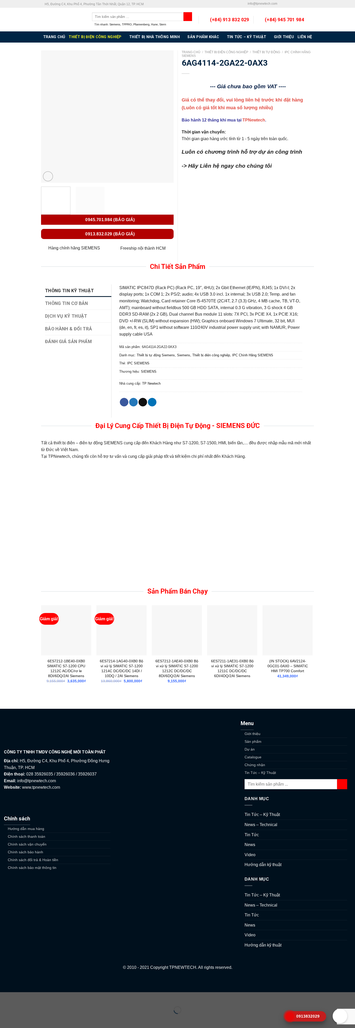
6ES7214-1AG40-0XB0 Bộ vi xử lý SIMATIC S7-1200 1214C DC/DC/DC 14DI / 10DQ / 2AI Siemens (121, 668)
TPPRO (127, 24)
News (250, 844)
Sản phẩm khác (203, 37)
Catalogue (253, 757)
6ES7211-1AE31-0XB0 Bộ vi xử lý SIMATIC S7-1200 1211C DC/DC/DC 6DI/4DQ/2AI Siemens (232, 668)
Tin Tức (252, 835)
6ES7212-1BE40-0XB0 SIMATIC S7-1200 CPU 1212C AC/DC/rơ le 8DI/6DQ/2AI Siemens (66, 668)
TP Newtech (151, 383)
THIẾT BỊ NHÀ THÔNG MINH (154, 37)
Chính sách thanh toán (26, 836)
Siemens (114, 24)
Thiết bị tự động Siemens (156, 355)
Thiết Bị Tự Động (266, 52)
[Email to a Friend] (143, 402)
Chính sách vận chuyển (27, 844)
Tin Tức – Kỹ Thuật (246, 37)
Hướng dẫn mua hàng (26, 829)
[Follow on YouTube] (311, 4)
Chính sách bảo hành (25, 852)
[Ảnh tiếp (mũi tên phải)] (20, 1019)
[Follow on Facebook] (281, 4)
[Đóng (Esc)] (5, 997)
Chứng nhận (255, 765)
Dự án (250, 749)
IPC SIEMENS (138, 363)
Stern (162, 24)
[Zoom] (48, 176)
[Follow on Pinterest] (301, 4)
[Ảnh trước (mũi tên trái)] (5, 1019)
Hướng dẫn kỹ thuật (263, 864)
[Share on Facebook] (124, 402)
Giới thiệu (284, 37)
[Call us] (296, 4)
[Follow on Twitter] (286, 4)
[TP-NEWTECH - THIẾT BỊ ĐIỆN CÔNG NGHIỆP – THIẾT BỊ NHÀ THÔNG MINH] (62, 19)
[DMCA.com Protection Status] (177, 981)
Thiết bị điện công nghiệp (95, 37)
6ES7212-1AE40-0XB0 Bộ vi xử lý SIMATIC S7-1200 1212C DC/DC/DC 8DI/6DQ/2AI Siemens (176, 668)
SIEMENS (148, 371)
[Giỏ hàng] (311, 19)
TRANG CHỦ (54, 37)
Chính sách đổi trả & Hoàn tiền (33, 860)
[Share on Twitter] (133, 402)
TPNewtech (253, 120)
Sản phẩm (253, 741)
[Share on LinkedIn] (152, 402)
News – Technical (261, 824)
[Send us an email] (291, 4)
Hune (154, 24)
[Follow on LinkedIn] (306, 4)
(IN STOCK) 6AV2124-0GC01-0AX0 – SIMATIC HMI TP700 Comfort (287, 666)
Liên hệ (305, 37)
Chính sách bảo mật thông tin (32, 868)
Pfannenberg (141, 24)
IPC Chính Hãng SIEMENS (252, 355)
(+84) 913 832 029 (229, 19)
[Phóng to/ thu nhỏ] (20, 997)
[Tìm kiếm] (187, 16)
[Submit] (342, 784)
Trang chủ (191, 52)
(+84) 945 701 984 (284, 19)
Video (250, 855)
